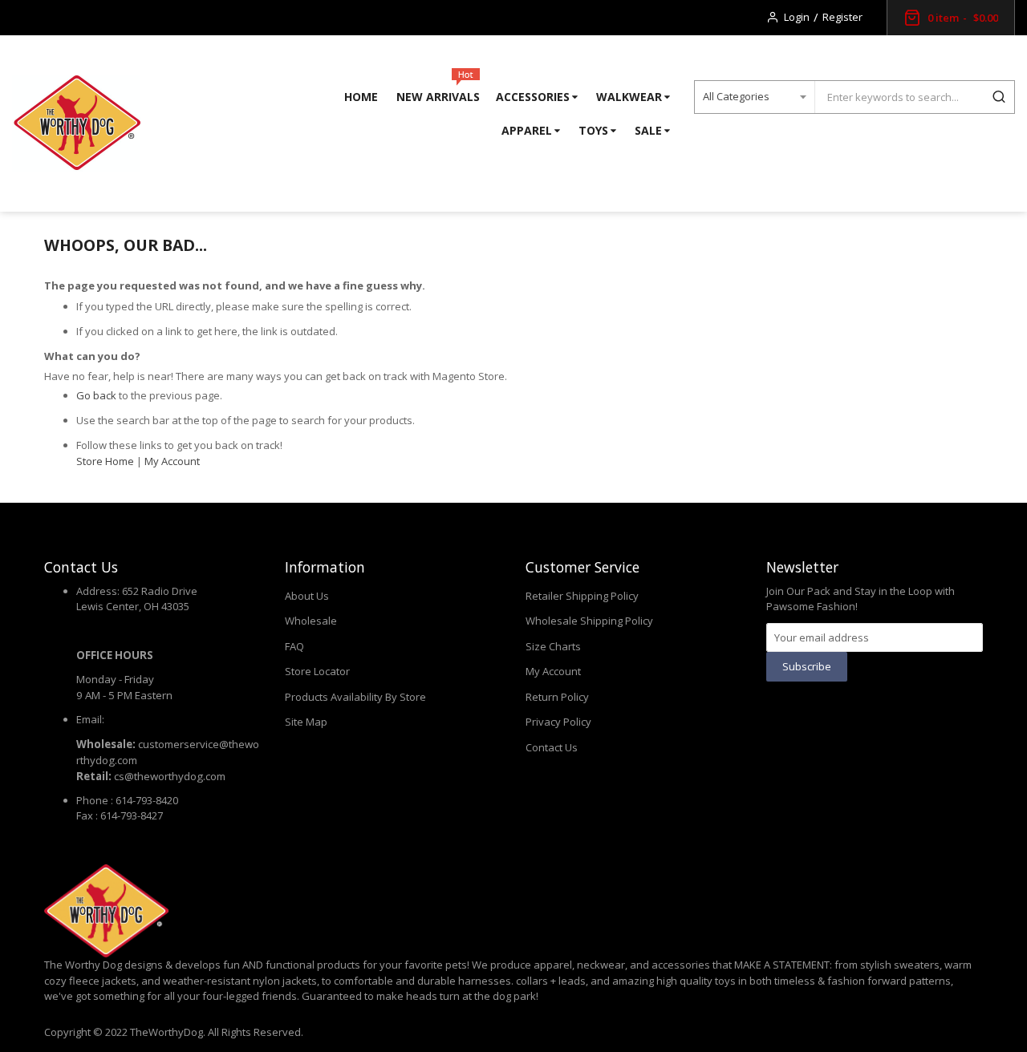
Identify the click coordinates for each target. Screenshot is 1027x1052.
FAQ (294, 646)
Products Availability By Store (355, 697)
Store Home (105, 461)
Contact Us (552, 747)
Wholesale (311, 620)
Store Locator (317, 671)
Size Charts (553, 646)
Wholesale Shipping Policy (589, 620)
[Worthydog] (76, 123)
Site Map (306, 721)
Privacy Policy (558, 721)
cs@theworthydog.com (169, 776)
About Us (307, 596)
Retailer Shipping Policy (582, 596)
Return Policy (557, 697)
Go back (96, 395)
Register (842, 17)
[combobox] (898, 97)
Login (797, 17)
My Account (172, 461)
